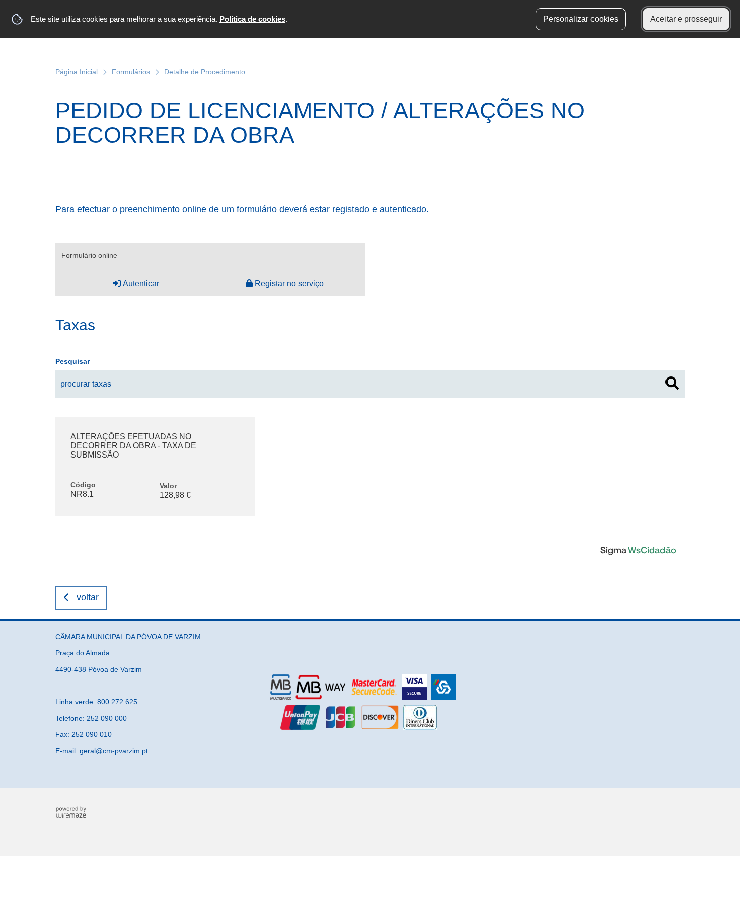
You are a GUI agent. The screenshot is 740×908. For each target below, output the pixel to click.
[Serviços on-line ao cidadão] (638, 549)
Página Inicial (76, 72)
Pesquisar (72, 361)
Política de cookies (252, 19)
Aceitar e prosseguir (686, 19)
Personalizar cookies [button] (580, 19)
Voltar (88, 597)
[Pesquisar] (672, 383)
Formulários (131, 72)
